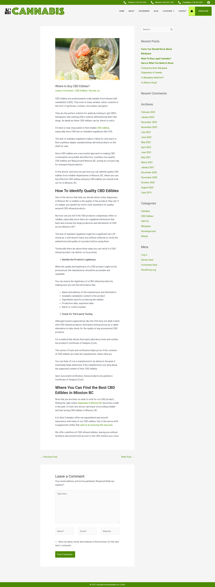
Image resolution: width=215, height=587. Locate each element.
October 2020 (148, 182)
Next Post (127, 456)
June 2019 (146, 192)
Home (121, 11)
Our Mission (144, 11)
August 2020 (147, 187)
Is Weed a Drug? (149, 82)
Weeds (144, 236)
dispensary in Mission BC (89, 403)
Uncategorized (148, 231)
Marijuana (145, 226)
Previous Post (49, 456)
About (131, 11)
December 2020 (149, 172)
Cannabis (145, 211)
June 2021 (146, 152)
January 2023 (147, 117)
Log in (144, 254)
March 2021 (147, 162)
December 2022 (149, 122)
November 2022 (149, 127)
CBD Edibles (81, 90)
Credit (122, 585)
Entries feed (147, 259)
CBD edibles (103, 127)
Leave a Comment (64, 90)
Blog (156, 11)
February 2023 (148, 112)
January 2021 (147, 167)
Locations (167, 11)
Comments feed (149, 264)
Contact (182, 11)
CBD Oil (145, 221)
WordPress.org (148, 270)
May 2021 (146, 157)
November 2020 (149, 177)
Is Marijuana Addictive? (152, 77)
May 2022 (146, 142)
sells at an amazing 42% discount (96, 425)
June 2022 (146, 137)
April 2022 (146, 147)
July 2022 (146, 132)
